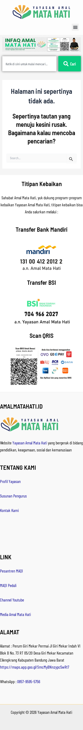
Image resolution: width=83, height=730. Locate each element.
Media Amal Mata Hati (15, 614)
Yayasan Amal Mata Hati (29, 442)
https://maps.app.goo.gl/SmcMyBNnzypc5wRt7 (34, 666)
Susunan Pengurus (13, 495)
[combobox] (29, 63)
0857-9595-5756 (28, 681)
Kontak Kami (9, 510)
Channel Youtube (12, 599)
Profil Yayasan (10, 481)
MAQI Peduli (8, 585)
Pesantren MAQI (11, 570)
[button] (75, 27)
